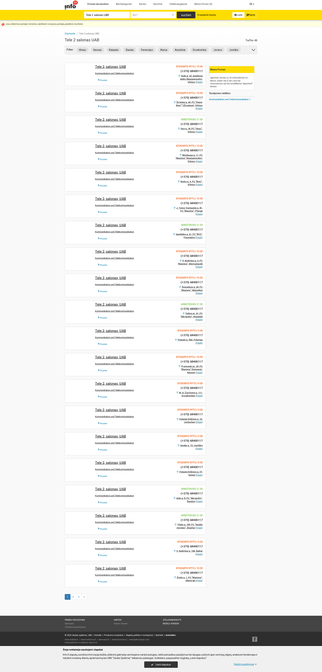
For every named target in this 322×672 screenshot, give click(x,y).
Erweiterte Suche (207, 15)
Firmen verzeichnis (98, 4)
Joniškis (233, 50)
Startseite (69, 623)
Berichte (157, 4)
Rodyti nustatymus (244, 664)
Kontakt (97, 635)
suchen (186, 15)
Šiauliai (130, 50)
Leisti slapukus (163, 664)
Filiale (199, 82)
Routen (103, 80)
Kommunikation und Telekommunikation (114, 73)
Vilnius (82, 50)
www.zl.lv (93, 642)
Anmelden (171, 635)
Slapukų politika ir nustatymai (139, 635)
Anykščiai (180, 50)
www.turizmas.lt (119, 639)
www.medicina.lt (88, 639)
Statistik (159, 635)
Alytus (163, 50)
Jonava (218, 50)
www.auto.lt (103, 639)
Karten (142, 4)
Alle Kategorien (124, 4)
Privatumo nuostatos (113, 635)
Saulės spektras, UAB (82, 635)
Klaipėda (113, 50)
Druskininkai (199, 50)
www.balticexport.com (139, 639)
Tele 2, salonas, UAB (110, 67)
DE (251, 4)
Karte (252, 15)
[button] (253, 50)
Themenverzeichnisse (75, 627)
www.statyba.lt (71, 639)
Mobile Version (171, 623)
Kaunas (97, 50)
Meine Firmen (203, 4)
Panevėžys (147, 50)
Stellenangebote (178, 4)
